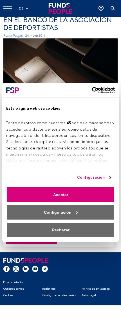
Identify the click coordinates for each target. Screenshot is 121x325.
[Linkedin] (26, 268)
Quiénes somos (13, 289)
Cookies (8, 295)
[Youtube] (35, 268)
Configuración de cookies (59, 295)
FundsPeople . (13, 36)
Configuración (91, 177)
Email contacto (13, 282)
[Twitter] (16, 268)
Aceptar (60, 194)
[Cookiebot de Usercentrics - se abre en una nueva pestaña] (90, 90)
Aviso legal (89, 295)
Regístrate (48, 289)
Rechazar (61, 230)
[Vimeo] (45, 268)
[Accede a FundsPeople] (101, 8)
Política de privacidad (96, 289)
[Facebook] (6, 268)
